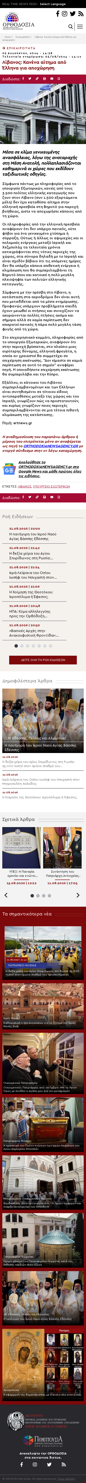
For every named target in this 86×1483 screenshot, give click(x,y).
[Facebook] (57, 14)
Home (8, 37)
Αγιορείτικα (11, 1390)
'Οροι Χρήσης (66, 1478)
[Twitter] (73, 14)
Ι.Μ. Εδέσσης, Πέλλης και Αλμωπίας (26, 1314)
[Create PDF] (59, 79)
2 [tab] (22, 646)
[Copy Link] (37, 79)
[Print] (44, 79)
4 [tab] (33, 646)
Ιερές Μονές (11, 1018)
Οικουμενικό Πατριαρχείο (20, 1083)
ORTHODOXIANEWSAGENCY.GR (50, 446)
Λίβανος (24, 486)
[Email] (51, 79)
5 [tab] (39, 646)
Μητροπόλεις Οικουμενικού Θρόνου (27, 1198)
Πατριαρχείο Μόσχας (22, 965)
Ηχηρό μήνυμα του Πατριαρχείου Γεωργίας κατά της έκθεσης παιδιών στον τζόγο (38, 1263)
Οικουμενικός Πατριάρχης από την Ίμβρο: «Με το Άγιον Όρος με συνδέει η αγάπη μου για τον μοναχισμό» (40, 1089)
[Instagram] (64, 14)
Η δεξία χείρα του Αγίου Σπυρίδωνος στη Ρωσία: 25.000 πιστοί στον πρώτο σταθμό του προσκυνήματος (42, 973)
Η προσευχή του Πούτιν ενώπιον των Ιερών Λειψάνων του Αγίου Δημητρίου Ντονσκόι (41, 1147)
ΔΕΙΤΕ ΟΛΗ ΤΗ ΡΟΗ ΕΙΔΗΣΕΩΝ (43, 660)
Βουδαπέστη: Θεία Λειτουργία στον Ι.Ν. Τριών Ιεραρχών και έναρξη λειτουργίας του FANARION (42, 1205)
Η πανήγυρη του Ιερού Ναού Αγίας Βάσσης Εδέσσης (37, 1319)
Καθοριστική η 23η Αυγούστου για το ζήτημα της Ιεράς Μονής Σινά (39, 1024)
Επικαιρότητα (22, 37)
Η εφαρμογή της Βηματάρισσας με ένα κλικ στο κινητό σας (42, 1394)
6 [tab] (45, 646)
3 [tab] (27, 646)
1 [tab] (16, 646)
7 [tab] (50, 646)
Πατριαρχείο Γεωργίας (18, 1256)
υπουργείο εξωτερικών (51, 486)
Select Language (53, 4)
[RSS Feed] (81, 14)
